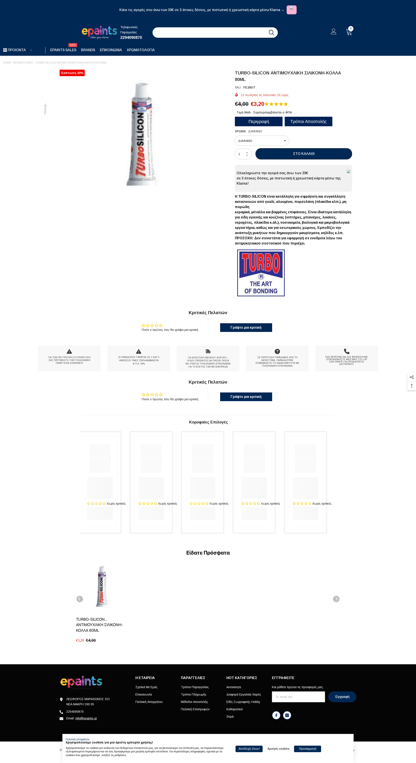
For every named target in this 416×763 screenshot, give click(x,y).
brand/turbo (23, 62)
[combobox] (209, 32)
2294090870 (131, 37)
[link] (69, 358)
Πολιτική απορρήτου (77, 739)
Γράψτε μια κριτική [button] (246, 327)
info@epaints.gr (86, 718)
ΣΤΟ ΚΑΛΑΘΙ (304, 154)
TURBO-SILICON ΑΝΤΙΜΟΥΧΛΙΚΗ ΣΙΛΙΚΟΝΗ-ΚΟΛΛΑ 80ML (99, 624)
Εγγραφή (342, 697)
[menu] (5, 50)
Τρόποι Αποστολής (308, 121)
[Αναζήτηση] (215, 32)
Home (7, 62)
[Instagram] (287, 715)
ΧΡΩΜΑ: (248, 131)
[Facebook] (276, 715)
